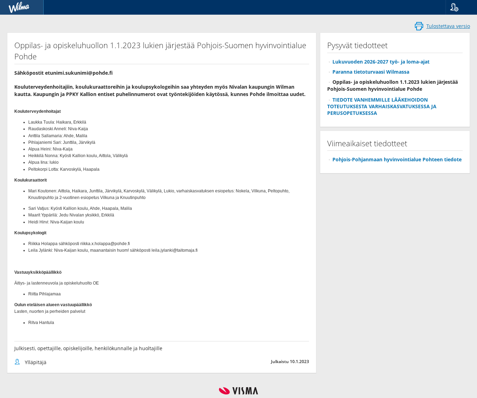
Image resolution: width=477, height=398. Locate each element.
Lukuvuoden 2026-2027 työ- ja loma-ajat (381, 61)
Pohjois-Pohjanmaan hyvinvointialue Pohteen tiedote (397, 159)
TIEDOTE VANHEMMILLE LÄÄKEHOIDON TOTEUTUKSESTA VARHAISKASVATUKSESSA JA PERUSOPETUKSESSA (381, 106)
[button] (459, 7)
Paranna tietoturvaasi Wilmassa (370, 71)
